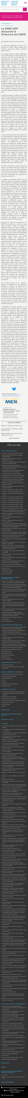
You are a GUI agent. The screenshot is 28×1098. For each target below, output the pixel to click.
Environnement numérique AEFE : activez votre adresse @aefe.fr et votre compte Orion (13, 536)
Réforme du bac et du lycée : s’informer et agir (13, 825)
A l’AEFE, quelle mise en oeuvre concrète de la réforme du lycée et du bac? (12, 835)
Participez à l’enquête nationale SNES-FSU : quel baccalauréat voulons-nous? (13, 769)
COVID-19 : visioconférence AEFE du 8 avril (12, 501)
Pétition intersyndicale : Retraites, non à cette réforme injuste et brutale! (13, 892)
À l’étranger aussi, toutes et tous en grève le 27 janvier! (12, 927)
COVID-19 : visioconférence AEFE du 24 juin (12, 508)
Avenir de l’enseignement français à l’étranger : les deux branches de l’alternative (14, 462)
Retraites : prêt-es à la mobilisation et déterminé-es (14, 965)
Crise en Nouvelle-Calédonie (8, 992)
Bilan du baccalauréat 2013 (8, 779)
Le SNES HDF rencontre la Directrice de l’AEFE (13, 475)
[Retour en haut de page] (24, 1094)
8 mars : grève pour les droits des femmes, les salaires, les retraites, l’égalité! (12, 754)
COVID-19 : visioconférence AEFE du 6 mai (11, 426)
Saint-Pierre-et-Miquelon (8, 655)
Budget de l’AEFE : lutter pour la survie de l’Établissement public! (11, 434)
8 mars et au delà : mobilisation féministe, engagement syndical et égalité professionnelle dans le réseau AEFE (14, 1008)
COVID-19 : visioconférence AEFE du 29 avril (12, 491)
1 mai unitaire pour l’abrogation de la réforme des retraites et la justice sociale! (14, 733)
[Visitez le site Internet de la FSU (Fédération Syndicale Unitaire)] (14, 1090)
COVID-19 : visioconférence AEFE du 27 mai (12, 490)
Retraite (4, 706)
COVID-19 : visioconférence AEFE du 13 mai (12, 504)
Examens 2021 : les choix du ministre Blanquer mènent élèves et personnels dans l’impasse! (13, 889)
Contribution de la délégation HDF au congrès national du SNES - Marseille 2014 (13, 1011)
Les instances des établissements (10, 1053)
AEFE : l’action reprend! (8, 802)
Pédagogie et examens (7, 570)
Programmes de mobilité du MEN (10, 684)
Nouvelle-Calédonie (6, 651)
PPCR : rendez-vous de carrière (9, 698)
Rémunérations (5, 568)
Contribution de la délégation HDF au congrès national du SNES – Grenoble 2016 (13, 1015)
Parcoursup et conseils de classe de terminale (12, 819)
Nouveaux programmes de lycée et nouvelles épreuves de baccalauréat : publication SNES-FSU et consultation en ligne (14, 864)
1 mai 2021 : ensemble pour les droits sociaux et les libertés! (14, 726)
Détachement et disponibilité (9, 697)
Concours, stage (6, 704)
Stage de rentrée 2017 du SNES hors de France (13, 1027)
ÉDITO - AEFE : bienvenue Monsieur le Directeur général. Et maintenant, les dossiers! (13, 561)
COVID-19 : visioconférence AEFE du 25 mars (12, 497)
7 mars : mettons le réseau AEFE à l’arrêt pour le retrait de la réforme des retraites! (13, 744)
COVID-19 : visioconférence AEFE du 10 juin (12, 506)
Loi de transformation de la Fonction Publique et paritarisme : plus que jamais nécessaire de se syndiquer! (13, 693)
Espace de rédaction (15, 1092)
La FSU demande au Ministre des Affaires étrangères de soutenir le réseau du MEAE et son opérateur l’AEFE (14, 591)
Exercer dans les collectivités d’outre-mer (11, 649)
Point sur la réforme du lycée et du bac (11, 848)
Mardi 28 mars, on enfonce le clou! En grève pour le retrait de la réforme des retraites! (14, 977)
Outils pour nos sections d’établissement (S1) (12, 1052)
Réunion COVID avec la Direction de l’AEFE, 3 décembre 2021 (12, 429)
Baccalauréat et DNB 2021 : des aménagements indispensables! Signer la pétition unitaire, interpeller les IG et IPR (13, 885)
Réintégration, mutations (8, 702)
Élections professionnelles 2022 (9, 1059)
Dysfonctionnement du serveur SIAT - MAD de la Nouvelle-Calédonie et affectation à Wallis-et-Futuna (14, 644)
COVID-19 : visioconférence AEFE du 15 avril (12, 502)
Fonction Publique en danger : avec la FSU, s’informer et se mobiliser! (12, 851)
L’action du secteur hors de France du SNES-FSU (13, 1048)
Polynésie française (6, 653)
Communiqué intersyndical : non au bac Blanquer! (14, 909)
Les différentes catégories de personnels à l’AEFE (13, 566)
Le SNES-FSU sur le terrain (8, 1050)
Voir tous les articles (14, 438)
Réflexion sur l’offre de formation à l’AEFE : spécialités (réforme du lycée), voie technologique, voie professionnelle (13, 758)
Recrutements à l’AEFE (7, 665)
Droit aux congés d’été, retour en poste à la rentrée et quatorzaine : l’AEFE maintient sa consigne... (14, 510)
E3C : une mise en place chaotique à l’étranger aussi (14, 878)
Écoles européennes (7, 678)
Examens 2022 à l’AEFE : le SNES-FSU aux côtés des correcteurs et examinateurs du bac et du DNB (14, 940)
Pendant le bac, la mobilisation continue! (11, 974)
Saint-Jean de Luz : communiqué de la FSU (12, 788)
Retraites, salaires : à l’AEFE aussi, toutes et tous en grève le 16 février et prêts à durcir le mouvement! (14, 916)
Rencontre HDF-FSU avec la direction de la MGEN (13, 854)
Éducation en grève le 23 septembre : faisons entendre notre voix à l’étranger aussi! (12, 794)
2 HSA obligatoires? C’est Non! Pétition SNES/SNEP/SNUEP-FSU (11, 737)
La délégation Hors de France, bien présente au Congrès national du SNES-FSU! (13, 1041)
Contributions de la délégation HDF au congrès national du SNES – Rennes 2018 (13, 1033)
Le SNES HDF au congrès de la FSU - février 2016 (13, 1018)
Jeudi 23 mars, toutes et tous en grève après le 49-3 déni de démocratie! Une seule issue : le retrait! (14, 959)
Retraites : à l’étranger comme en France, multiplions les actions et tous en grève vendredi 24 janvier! (14, 875)
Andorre (4, 682)
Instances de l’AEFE (6, 574)
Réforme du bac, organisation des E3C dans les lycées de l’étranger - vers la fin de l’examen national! (13, 831)
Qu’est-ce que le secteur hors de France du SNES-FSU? (13, 1077)
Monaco (4, 680)
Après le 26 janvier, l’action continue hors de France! (14, 797)
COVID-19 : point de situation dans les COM (12, 647)
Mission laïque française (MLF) (9, 676)
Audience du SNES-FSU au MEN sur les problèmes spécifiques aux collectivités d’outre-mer (13, 631)
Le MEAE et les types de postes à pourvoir (12, 617)
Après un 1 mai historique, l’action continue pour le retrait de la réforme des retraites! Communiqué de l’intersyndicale (14, 981)
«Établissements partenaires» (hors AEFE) (12, 674)
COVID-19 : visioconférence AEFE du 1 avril (12, 499)
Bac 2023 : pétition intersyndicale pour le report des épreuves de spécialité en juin (14, 952)
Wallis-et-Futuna (6, 657)
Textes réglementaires (7, 572)
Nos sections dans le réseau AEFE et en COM (12, 1057)
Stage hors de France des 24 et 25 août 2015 (12, 1023)
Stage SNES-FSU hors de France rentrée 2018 (12, 1036)
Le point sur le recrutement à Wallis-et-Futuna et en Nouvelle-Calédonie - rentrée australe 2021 (14, 627)
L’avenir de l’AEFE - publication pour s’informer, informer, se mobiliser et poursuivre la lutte (13, 480)
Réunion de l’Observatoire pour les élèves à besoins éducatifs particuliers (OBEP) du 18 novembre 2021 (14, 532)
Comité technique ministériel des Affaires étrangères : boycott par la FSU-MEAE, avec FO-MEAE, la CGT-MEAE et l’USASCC (13, 614)
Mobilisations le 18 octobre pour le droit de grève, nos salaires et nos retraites (13, 813)
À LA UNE (4, 1075)
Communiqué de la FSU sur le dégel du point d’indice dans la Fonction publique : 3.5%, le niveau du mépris (14, 945)
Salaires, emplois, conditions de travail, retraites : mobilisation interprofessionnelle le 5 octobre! (13, 762)
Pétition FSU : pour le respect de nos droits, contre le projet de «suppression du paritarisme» (14, 827)
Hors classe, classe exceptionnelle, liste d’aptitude (13, 700)
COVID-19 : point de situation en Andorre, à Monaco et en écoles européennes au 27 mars (14, 860)
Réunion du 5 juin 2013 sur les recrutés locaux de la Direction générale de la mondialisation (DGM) (14, 581)
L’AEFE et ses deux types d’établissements (12, 564)
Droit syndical (5, 1055)
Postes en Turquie (6, 686)
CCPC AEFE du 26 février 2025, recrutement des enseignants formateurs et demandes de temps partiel (13, 995)
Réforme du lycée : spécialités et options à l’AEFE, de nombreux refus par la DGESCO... (14, 790)
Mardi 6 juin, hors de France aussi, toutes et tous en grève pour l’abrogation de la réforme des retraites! (14, 785)
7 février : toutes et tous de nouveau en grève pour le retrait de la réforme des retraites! (14, 740)
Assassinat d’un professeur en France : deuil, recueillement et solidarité (12, 845)
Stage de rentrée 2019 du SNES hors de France (13, 1025)
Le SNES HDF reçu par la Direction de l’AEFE (12, 477)
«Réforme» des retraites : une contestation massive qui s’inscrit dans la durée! (14, 868)
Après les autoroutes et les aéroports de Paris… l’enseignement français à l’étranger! (13, 471)
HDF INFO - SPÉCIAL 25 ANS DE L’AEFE (11, 474)
